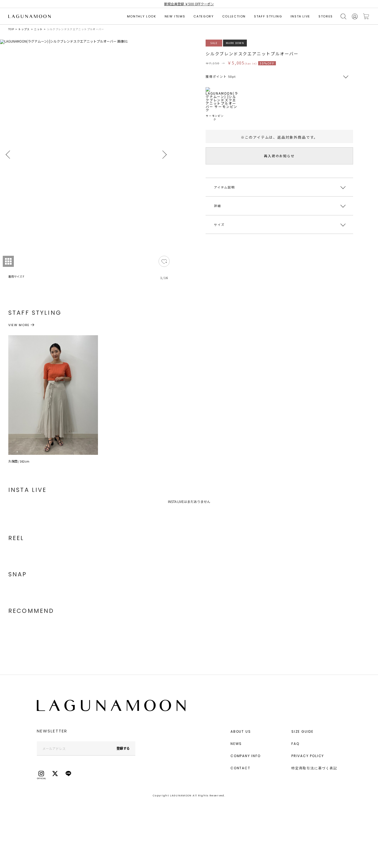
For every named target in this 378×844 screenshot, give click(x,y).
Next (164, 154)
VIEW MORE (19, 325)
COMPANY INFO (246, 755)
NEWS (236, 743)
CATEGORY (203, 16)
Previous (8, 154)
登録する (123, 748)
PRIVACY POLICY (307, 755)
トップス (24, 29)
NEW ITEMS (175, 16)
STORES (326, 16)
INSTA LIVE (300, 16)
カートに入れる (366, 16)
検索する (343, 16)
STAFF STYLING (268, 16)
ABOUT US (241, 731)
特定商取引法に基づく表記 (314, 768)
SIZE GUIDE (302, 731)
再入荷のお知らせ (279, 155)
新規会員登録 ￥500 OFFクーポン (189, 3)
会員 (354, 16)
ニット (38, 29)
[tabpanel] (86, 163)
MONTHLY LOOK (141, 16)
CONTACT (240, 768)
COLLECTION (234, 16)
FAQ (295, 743)
